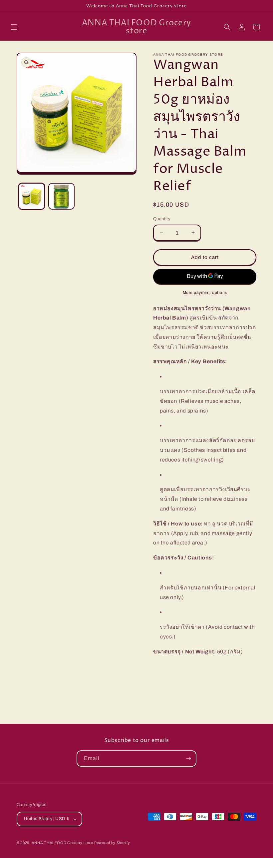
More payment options (205, 292)
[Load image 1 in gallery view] (31, 196)
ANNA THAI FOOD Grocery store (62, 843)
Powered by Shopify (112, 843)
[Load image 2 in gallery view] (61, 196)
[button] (14, 27)
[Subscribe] (188, 758)
